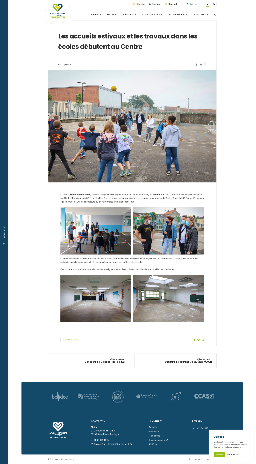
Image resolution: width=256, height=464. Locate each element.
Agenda (140, 4)
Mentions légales (196, 459)
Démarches (128, 14)
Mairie (110, 14)
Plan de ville (155, 435)
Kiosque (156, 4)
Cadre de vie (199, 14)
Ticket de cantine (157, 440)
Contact (172, 4)
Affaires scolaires (71, 339)
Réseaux (197, 421)
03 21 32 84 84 (101, 440)
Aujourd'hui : (112, 444)
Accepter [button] (219, 455)
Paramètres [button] (233, 454)
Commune (94, 14)
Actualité (153, 427)
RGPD (152, 444)
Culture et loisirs (151, 14)
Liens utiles (156, 421)
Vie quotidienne (176, 14)
